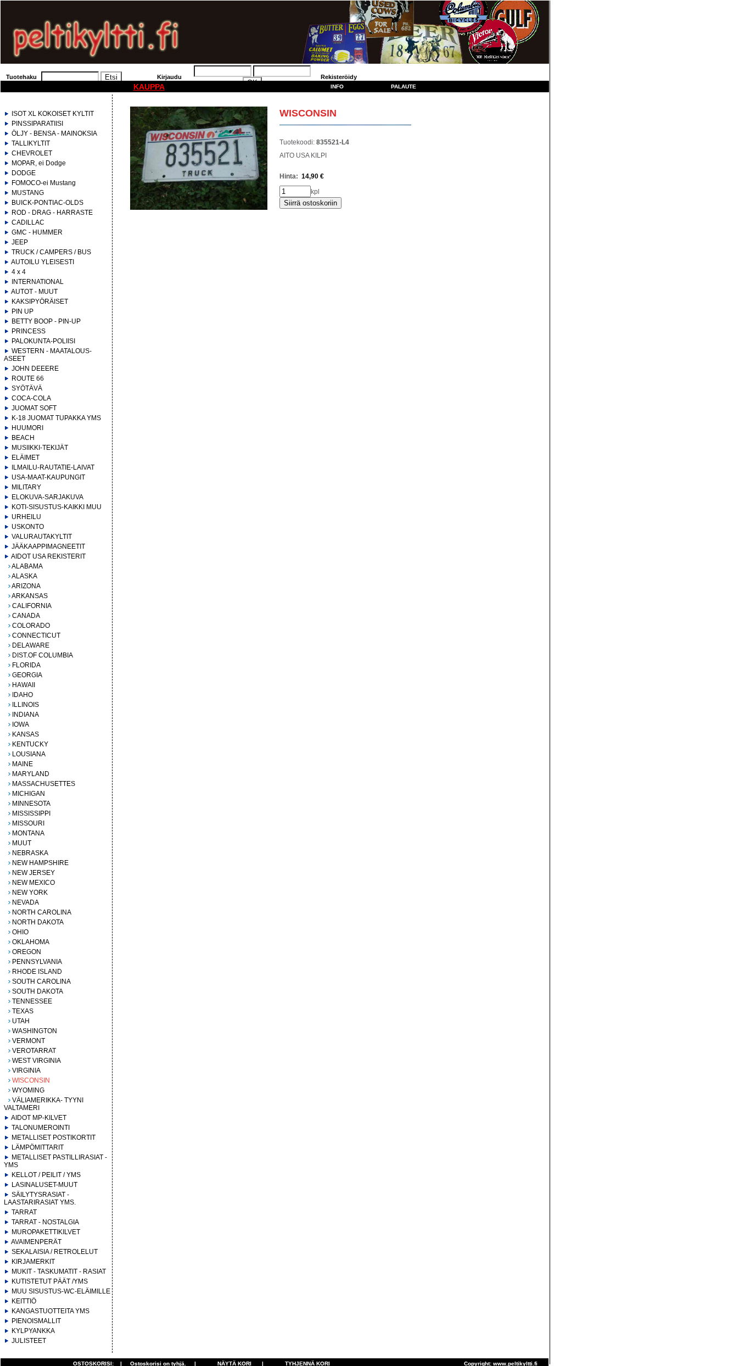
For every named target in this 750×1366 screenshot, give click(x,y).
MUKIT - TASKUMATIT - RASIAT (59, 1271)
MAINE (22, 764)
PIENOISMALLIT (36, 1321)
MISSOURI (28, 823)
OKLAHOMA (30, 942)
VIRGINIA (26, 1070)
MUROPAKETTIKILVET (46, 1232)
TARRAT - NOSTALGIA (45, 1222)
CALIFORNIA (32, 606)
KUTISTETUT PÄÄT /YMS (50, 1281)
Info (337, 86)
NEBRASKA (30, 853)
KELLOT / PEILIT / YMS (46, 1175)
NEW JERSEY (33, 873)
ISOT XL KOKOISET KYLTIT (53, 114)
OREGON (26, 952)
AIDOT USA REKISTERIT (48, 556)
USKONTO (28, 527)
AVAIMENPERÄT (36, 1242)
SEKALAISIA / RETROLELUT (55, 1252)
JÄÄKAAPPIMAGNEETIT (48, 546)
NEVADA (25, 902)
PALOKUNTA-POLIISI (43, 341)
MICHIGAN (28, 794)
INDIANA (25, 714)
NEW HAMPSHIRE (40, 863)
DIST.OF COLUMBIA (42, 655)
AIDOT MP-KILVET (38, 1118)
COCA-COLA (31, 398)
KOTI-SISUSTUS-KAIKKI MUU (57, 507)
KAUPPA (149, 86)
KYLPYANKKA (33, 1331)
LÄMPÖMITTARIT (38, 1147)
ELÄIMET (26, 457)
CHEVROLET (32, 153)
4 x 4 (19, 272)
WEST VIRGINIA (36, 1060)
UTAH (21, 1021)
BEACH (23, 438)
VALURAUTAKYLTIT (42, 536)
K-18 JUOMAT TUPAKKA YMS (56, 418)
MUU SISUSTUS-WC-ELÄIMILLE (61, 1291)
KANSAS (25, 734)
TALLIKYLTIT (31, 143)
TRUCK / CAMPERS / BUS (51, 252)
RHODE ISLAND (37, 971)
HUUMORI (27, 428)
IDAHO (22, 695)
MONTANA (28, 833)
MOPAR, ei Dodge (39, 163)
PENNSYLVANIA (37, 962)
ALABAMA (27, 566)
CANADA (26, 616)
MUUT (21, 843)
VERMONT (28, 1041)
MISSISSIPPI (31, 813)
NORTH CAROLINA (41, 912)
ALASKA (24, 576)
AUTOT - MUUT (34, 291)
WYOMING (28, 1090)
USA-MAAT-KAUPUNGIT (48, 477)
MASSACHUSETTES (43, 784)
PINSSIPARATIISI (37, 123)
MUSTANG (28, 193)
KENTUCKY (30, 744)
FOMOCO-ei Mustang (44, 183)
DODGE (24, 173)
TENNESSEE (32, 1001)
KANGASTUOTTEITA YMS (50, 1311)
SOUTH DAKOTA (37, 991)
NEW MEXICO (33, 882)
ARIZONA (26, 586)
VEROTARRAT (34, 1051)
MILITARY (26, 487)
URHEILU (26, 517)
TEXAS (22, 1011)
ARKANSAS (30, 596)
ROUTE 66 (28, 378)
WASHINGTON (34, 1031)
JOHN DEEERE (35, 368)
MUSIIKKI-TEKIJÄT (40, 447)
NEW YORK (30, 892)
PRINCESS (29, 331)
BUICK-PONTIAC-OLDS (47, 203)
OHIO (20, 932)
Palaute (403, 86)
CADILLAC (28, 222)
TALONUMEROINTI (41, 1127)
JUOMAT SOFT (34, 408)
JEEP (20, 242)
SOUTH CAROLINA (41, 981)
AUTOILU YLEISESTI (42, 262)
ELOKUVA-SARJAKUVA (47, 497)
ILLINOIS (25, 705)
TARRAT (24, 1212)
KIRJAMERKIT (33, 1261)
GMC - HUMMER (37, 232)
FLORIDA (26, 665)
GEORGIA (27, 675)
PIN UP (22, 311)
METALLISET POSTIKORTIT (54, 1137)
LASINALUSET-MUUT (44, 1185)
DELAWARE (30, 645)
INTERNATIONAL (38, 282)
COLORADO (31, 625)
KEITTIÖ (24, 1301)
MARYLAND (30, 774)
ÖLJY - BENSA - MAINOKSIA (54, 133)
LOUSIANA (29, 754)
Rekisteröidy (339, 77)
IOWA (20, 724)
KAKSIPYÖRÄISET (40, 301)
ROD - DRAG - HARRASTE (52, 212)
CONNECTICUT (36, 635)
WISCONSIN (31, 1080)
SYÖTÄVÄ (27, 388)
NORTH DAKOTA (38, 922)
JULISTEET (29, 1341)
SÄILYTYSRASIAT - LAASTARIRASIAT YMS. (40, 1198)
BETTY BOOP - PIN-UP (46, 321)
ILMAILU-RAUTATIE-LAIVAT (53, 467)
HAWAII (23, 685)
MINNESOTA (31, 803)
